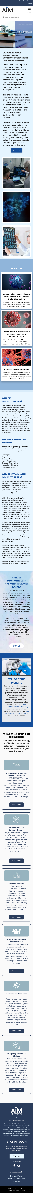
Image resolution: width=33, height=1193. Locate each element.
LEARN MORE (28, 37)
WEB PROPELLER (20, 1190)
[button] (29, 9)
